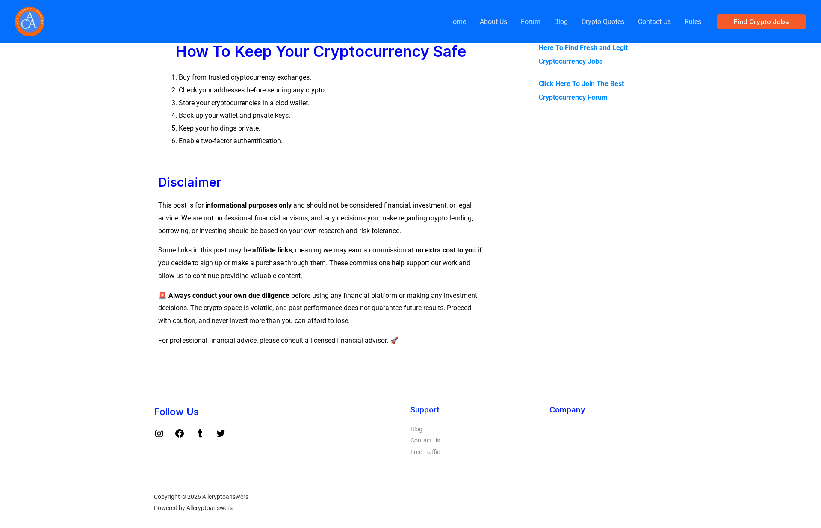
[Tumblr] (200, 436)
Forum (530, 22)
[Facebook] (179, 436)
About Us (493, 22)
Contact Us (654, 22)
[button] (761, 21)
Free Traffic (425, 451)
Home (457, 22)
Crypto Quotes (603, 22)
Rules (693, 22)
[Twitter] (221, 436)
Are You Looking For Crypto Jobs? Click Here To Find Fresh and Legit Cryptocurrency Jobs (599, 47)
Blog (561, 22)
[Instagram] (159, 436)
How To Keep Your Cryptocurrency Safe (320, 51)
